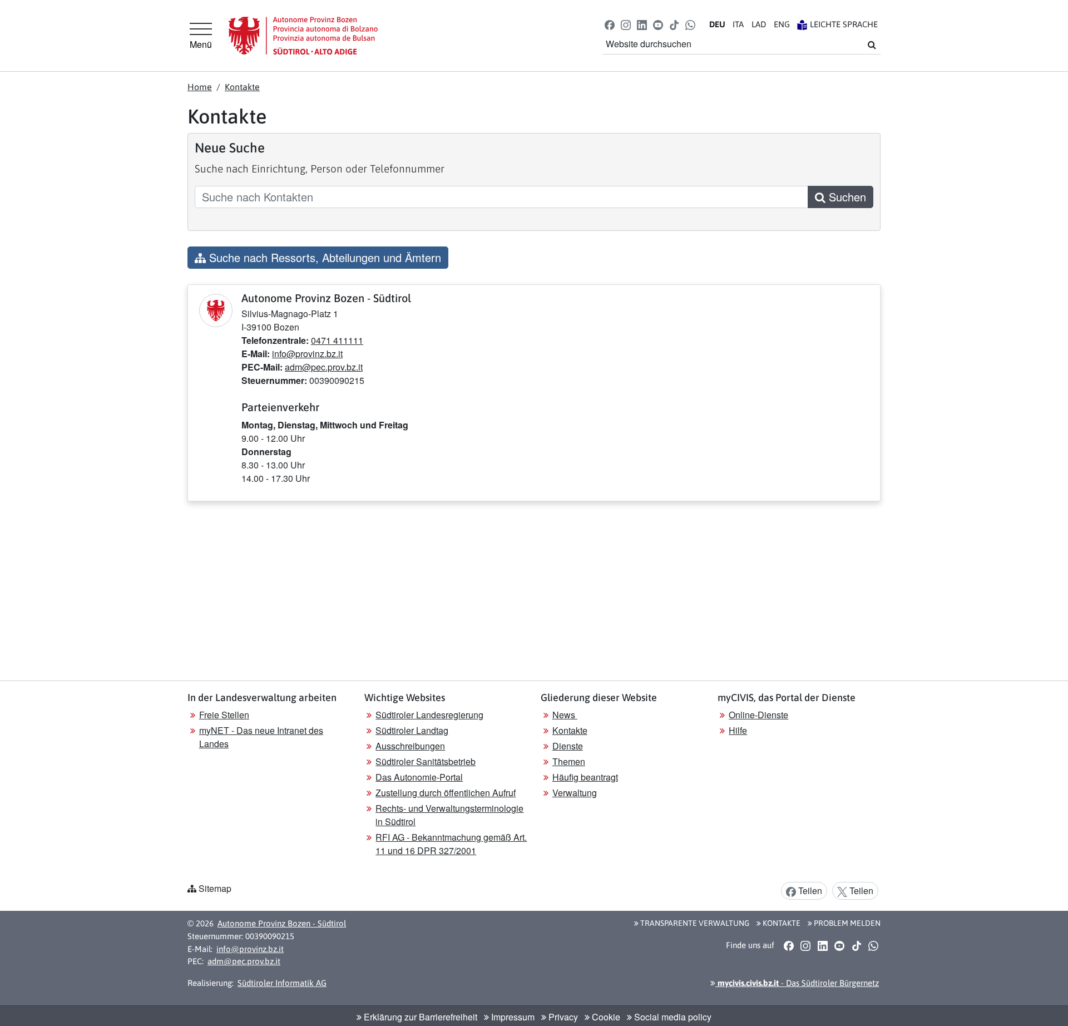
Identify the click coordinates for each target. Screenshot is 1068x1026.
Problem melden (846, 923)
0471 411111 (337, 340)
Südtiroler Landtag (411, 730)
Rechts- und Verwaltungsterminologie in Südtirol (449, 815)
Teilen (809, 890)
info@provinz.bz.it (307, 353)
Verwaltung (574, 792)
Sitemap (215, 888)
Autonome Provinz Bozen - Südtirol (281, 923)
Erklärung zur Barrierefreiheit (419, 1016)
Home (199, 87)
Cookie (605, 1016)
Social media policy (671, 1016)
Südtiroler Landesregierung (429, 714)
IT (738, 24)
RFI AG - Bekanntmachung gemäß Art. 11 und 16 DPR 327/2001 (451, 844)
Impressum (512, 1016)
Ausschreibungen (410, 745)
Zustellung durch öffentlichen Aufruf (445, 792)
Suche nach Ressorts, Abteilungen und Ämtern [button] (323, 257)
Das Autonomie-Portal (419, 777)
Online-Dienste (758, 714)
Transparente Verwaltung (694, 923)
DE (717, 24)
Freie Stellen (224, 714)
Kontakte (242, 87)
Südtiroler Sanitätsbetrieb (425, 761)
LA (758, 24)
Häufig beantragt (585, 777)
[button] (609, 24)
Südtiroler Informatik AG (282, 983)
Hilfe (738, 730)
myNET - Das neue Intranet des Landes (261, 737)
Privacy (562, 1016)
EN (782, 24)
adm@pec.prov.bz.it (324, 367)
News (564, 714)
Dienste (567, 745)
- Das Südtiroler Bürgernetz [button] (797, 983)
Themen (568, 761)
